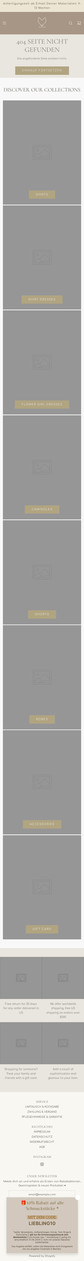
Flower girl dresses (42, 404)
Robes (42, 719)
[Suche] (70, 23)
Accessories (42, 824)
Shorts (42, 614)
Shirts (42, 194)
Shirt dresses (42, 299)
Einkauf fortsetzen (42, 70)
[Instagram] (42, 1164)
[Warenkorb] (79, 23)
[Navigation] (4, 23)
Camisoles (42, 509)
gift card (42, 929)
